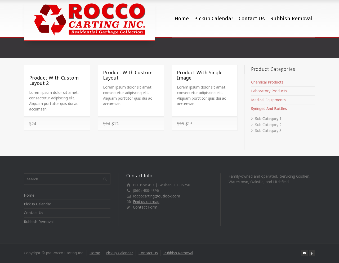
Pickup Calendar (213, 18)
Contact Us (252, 18)
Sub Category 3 (268, 130)
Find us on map (146, 201)
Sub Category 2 (268, 124)
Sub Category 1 (268, 118)
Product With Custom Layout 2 (54, 80)
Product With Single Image (199, 75)
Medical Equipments (268, 99)
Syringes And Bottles (269, 108)
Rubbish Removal (291, 18)
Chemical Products (267, 82)
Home (182, 18)
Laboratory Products (269, 90)
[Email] (304, 253)
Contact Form (145, 207)
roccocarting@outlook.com (156, 196)
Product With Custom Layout (128, 75)
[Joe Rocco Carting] (89, 20)
